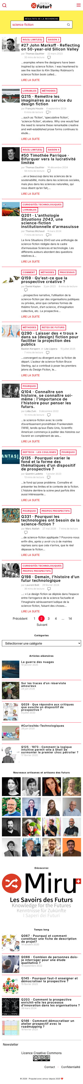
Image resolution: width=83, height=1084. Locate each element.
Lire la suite (30, 80)
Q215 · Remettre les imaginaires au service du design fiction (46, 100)
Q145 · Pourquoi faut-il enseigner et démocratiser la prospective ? (49, 980)
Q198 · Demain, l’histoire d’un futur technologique (50, 578)
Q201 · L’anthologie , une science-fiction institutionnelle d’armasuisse (50, 221)
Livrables (29, 91)
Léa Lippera (50, 348)
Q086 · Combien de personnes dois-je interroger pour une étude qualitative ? (49, 960)
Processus (67, 272)
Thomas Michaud (34, 231)
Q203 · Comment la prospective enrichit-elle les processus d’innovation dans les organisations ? (50, 1002)
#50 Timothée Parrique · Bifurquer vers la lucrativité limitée (48, 159)
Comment (29, 272)
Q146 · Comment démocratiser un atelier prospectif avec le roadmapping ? (47, 1023)
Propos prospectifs (56, 511)
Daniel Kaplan (33, 286)
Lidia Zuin (30, 411)
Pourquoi (29, 386)
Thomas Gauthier (34, 53)
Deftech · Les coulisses (39, 452)
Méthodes (49, 91)
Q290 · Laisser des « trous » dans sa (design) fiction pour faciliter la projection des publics (50, 338)
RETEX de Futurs (53, 327)
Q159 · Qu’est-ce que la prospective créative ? (44, 280)
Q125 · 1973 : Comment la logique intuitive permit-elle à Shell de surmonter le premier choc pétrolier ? (50, 750)
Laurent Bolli (32, 585)
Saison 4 (53, 150)
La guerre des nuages (37, 662)
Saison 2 (53, 39)
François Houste (34, 108)
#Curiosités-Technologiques (42, 725)
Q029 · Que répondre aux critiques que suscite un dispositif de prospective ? (47, 707)
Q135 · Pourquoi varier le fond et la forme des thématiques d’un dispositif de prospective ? (48, 463)
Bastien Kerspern (30, 348)
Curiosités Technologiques (42, 204)
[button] (68, 24)
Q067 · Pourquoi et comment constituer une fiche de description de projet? (49, 938)
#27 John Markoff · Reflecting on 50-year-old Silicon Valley (50, 47)
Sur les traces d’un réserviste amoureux (43, 684)
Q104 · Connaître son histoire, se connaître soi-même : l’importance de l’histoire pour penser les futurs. (47, 399)
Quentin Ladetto (34, 473)
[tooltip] (11, 786)
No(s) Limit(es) (32, 39)
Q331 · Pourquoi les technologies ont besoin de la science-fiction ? (50, 520)
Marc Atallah (32, 528)
